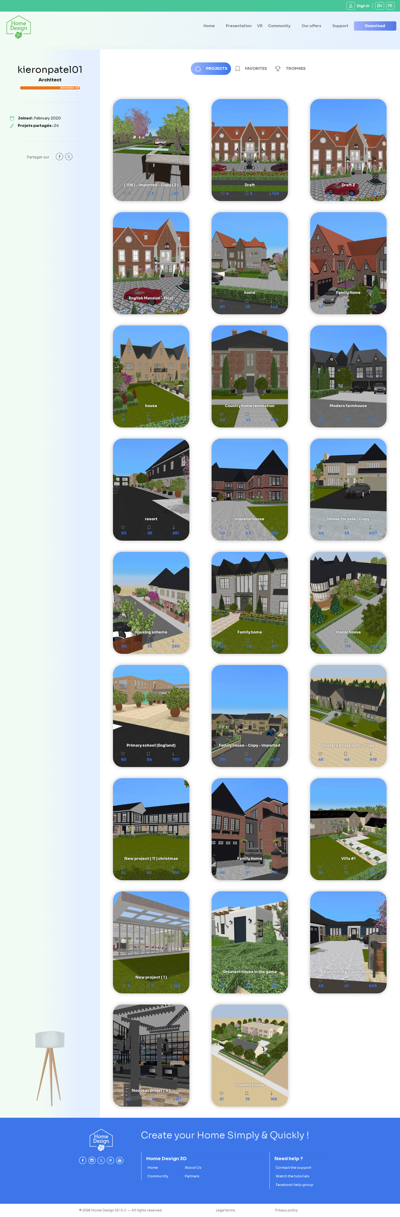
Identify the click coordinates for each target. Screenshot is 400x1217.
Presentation (239, 25)
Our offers (311, 25)
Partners (192, 1176)
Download (375, 25)
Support (340, 25)
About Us (193, 1167)
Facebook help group (294, 1184)
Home (209, 25)
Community (279, 25)
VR (259, 25)
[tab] (211, 68)
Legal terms (225, 1210)
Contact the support (293, 1167)
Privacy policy (286, 1210)
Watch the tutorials (292, 1176)
